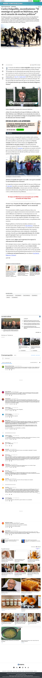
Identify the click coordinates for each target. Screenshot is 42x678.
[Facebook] (13, 667)
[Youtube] (19, 667)
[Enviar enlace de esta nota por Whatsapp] (3, 71)
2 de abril (9, 186)
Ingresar (30, 0)
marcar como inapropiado (38, 370)
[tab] (6, 362)
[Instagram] (22, 667)
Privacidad (20, 671)
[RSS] (25, 667)
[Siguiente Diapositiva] (40, 345)
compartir (34, 369)
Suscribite (36, 0)
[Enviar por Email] (3, 75)
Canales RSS (4, 671)
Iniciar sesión (33, 355)
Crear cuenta (38, 355)
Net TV (16, 77)
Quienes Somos (9, 671)
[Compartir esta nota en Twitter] (3, 68)
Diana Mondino (34, 295)
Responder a (9, 408)
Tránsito (35, 671)
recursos (20, 148)
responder (6, 369)
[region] (21, 451)
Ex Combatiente (14, 297)
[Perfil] (21, 665)
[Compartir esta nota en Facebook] (3, 65)
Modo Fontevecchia (10, 295)
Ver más (37, 332)
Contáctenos (15, 671)
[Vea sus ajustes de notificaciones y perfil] (40, 1)
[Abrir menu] (1, 3)
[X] (16, 667)
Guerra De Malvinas (26, 295)
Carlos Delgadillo (18, 295)
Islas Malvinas (29, 225)
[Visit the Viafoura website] (38, 546)
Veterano (8, 297)
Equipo (23, 671)
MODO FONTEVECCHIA (5, 6)
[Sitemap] (28, 667)
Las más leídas (6, 316)
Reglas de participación (29, 671)
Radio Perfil (23, 77)
